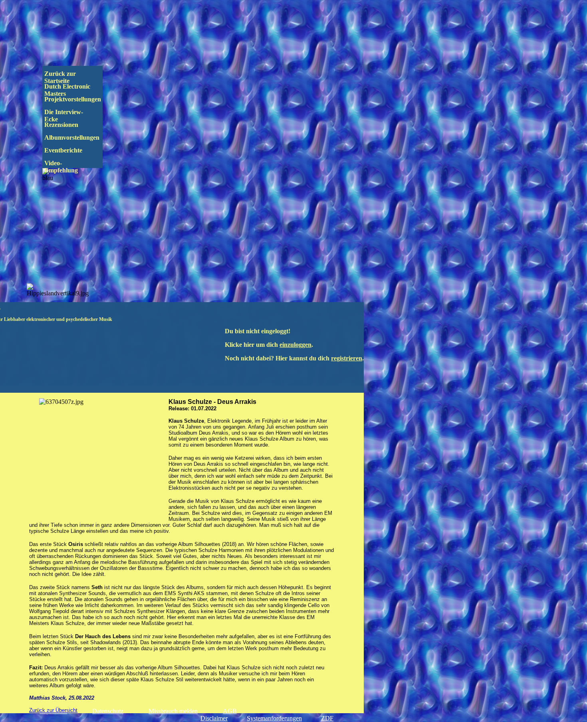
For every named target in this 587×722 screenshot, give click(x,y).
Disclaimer (214, 718)
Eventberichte (76, 150)
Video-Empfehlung (66, 167)
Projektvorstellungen (78, 99)
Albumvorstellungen (79, 137)
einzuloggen (295, 344)
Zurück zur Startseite (60, 77)
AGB (230, 711)
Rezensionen (78, 124)
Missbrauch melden (173, 711)
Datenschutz (107, 711)
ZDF (327, 718)
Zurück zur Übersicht (53, 710)
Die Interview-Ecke (63, 116)
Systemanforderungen (274, 718)
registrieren (346, 358)
